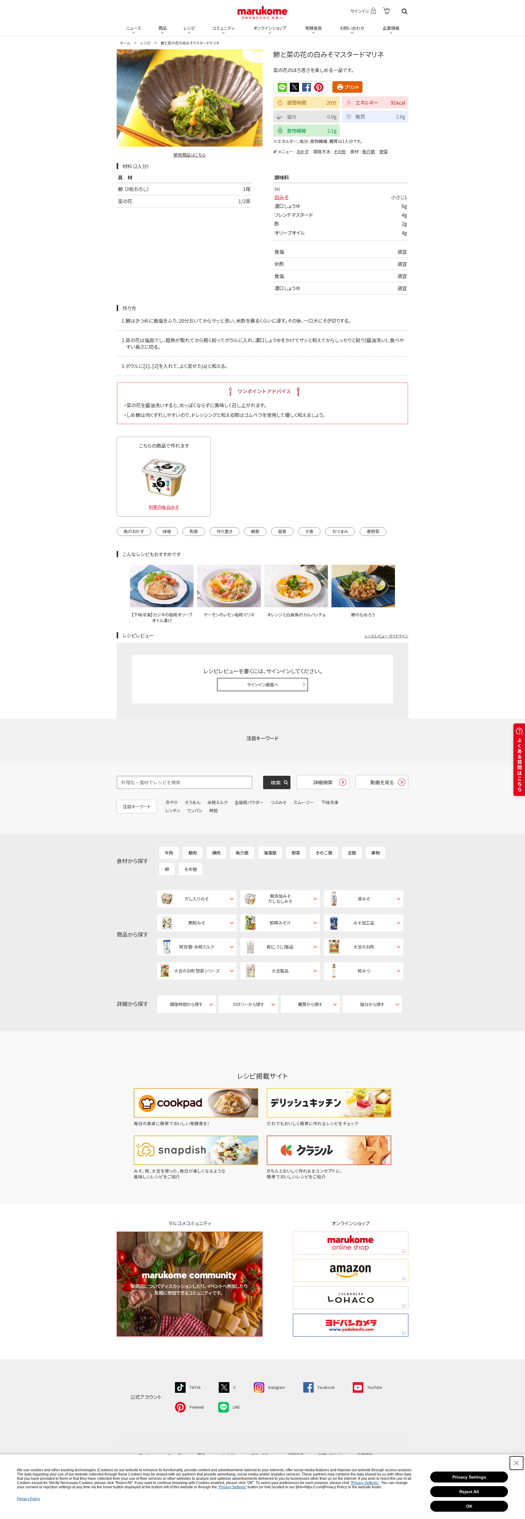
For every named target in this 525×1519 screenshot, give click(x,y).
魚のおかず (134, 531)
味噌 (167, 531)
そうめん (193, 802)
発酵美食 (313, 28)
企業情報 (391, 28)
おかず (303, 151)
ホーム (125, 42)
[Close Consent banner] (516, 1463)
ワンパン (194, 810)
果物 (375, 853)
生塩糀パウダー (249, 802)
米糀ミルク (218, 802)
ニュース (133, 28)
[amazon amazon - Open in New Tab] (350, 1270)
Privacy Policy (28, 1499)
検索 (404, 11)
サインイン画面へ (262, 684)
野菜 (383, 151)
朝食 (255, 531)
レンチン (172, 810)
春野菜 (373, 531)
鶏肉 (216, 853)
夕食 (309, 531)
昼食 (282, 531)
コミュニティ (223, 28)
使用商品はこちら (189, 155)
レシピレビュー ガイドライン (386, 635)
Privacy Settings (469, 1477)
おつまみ (340, 531)
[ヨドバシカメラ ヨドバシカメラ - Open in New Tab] (350, 1325)
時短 (213, 810)
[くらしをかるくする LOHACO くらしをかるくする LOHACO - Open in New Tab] (350, 1298)
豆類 (352, 853)
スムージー (303, 802)
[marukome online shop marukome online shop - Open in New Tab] (350, 1243)
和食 (194, 531)
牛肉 (169, 853)
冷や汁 (171, 802)
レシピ (189, 28)
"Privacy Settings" (364, 1483)
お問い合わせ (352, 28)
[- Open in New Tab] (386, 11)
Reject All (469, 1491)
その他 (340, 151)
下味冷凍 (329, 802)
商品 (162, 28)
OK (469, 1506)
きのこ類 (323, 853)
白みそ (281, 197)
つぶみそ (278, 802)
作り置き (224, 531)
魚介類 (368, 151)
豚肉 (192, 853)
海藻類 (270, 853)
